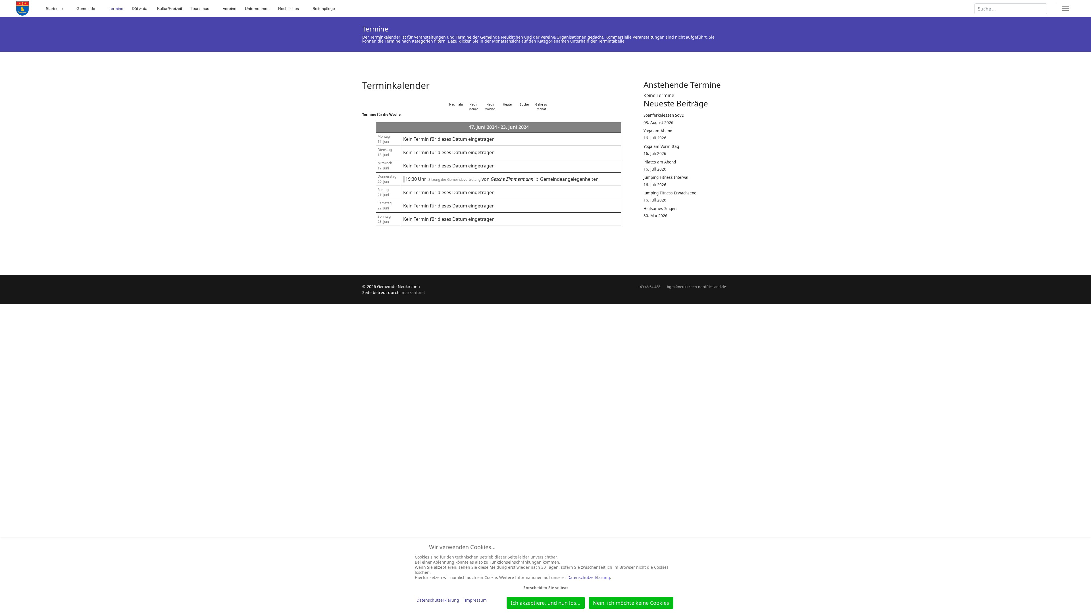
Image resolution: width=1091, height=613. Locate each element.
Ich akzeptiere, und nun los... (545, 602)
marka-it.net (413, 292)
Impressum (476, 600)
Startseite (54, 8)
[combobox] (1010, 8)
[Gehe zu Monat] (541, 97)
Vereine (229, 8)
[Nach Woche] (490, 97)
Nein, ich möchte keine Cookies (631, 602)
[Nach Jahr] (456, 97)
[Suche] (524, 97)
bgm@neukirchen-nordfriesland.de (696, 286)
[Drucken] (633, 82)
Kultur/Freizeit (169, 8)
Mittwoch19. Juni (385, 166)
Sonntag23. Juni (384, 219)
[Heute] (507, 97)
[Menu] (1065, 8)
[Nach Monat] (473, 97)
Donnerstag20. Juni (387, 179)
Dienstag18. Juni (385, 152)
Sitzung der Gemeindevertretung (454, 179)
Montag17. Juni (384, 139)
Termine (116, 8)
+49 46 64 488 (649, 286)
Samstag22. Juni (385, 206)
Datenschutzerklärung (588, 577)
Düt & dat (140, 8)
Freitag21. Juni (383, 192)
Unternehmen (257, 8)
